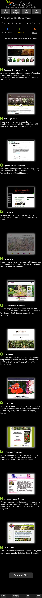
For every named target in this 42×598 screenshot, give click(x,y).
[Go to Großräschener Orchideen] (21, 291)
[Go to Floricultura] (21, 244)
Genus (6, 18)
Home (3, 595)
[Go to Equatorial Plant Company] (21, 150)
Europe (21, 18)
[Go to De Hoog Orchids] (21, 104)
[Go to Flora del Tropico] (21, 197)
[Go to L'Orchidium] (21, 339)
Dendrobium (13, 18)
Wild (27, 595)
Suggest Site (21, 575)
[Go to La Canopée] (21, 388)
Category (16, 595)
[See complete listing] (1, 69)
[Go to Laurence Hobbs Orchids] (21, 484)
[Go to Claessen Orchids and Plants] (21, 55)
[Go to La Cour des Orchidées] (21, 437)
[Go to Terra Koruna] (21, 533)
